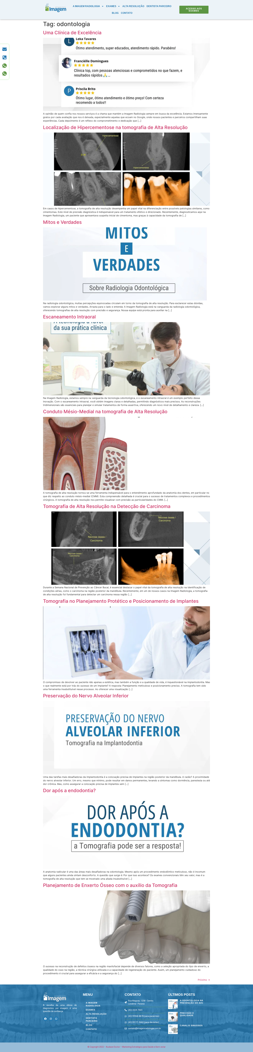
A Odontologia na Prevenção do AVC (191, 1001)
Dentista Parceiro (159, 6)
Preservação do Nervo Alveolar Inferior (86, 696)
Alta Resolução (133, 6)
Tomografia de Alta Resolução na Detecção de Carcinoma (106, 506)
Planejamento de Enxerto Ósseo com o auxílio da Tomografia (110, 885)
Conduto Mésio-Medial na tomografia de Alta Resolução (105, 411)
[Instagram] (50, 1018)
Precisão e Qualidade (187, 1014)
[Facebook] (45, 1018)
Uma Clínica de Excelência (72, 32)
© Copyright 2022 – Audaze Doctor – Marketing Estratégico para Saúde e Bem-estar (127, 1047)
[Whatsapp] (56, 1018)
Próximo (204, 979)
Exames (111, 6)
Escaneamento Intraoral (69, 317)
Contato (126, 13)
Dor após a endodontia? (69, 790)
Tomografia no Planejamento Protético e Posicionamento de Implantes (121, 601)
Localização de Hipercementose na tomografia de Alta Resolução (115, 127)
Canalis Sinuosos (191, 1025)
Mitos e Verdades (62, 222)
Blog (115, 13)
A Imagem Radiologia (86, 6)
